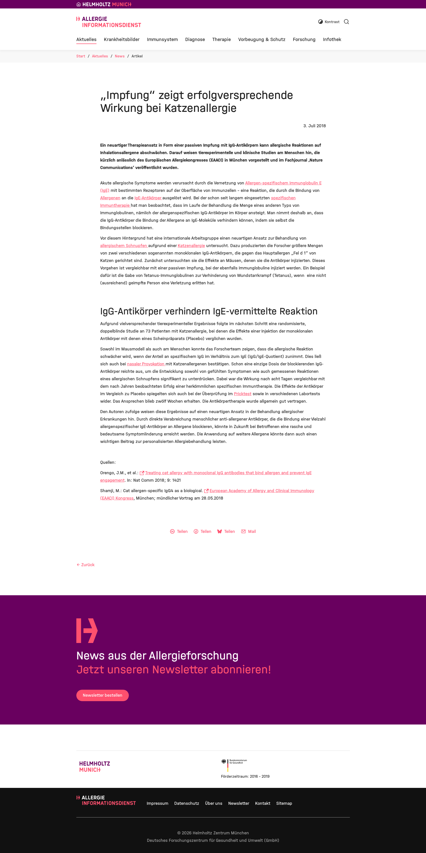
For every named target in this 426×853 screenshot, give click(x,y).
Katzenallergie (191, 245)
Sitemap (284, 803)
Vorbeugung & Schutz (261, 39)
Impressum (157, 803)
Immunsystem (162, 39)
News (120, 56)
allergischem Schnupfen (124, 245)
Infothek (332, 39)
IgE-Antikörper (148, 198)
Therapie (221, 39)
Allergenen (110, 198)
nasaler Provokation (146, 364)
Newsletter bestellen (102, 695)
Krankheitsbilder (122, 39)
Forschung (304, 39)
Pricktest (242, 393)
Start (80, 56)
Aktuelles (86, 39)
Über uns (213, 803)
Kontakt (262, 803)
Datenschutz (186, 803)
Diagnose (195, 39)
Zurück (88, 564)
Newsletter (238, 803)
